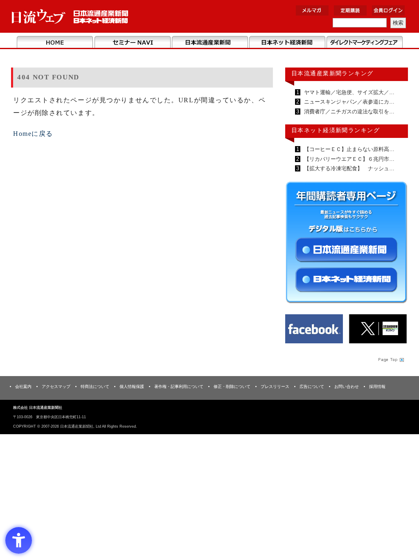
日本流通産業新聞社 (70, 16)
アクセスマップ (56, 386)
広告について (312, 386)
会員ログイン (388, 10)
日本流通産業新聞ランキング (332, 73)
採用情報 (377, 386)
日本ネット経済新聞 (287, 42)
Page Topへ (390, 359)
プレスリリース (275, 386)
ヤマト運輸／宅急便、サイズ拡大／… (348, 92)
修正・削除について (232, 386)
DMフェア (364, 42)
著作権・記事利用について (178, 386)
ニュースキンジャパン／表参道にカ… (348, 102)
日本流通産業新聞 (209, 42)
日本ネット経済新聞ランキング (335, 130)
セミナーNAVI (132, 42)
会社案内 (23, 386)
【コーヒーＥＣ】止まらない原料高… (348, 149)
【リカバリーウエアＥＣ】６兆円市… (348, 159)
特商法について (95, 386)
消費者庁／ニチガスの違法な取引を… (348, 111)
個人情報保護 (131, 386)
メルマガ (312, 10)
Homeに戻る (33, 133)
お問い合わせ (346, 386)
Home (55, 42)
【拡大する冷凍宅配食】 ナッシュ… (348, 168)
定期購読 (350, 10)
